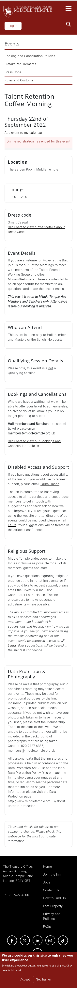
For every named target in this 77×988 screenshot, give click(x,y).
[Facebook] (12, 940)
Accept (25, 979)
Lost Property (53, 906)
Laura (12, 525)
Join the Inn (52, 874)
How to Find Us (54, 898)
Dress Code (13, 72)
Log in (13, 26)
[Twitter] (25, 940)
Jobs (46, 882)
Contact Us (51, 890)
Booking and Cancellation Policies (30, 56)
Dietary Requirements (20, 64)
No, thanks (43, 979)
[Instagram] (50, 940)
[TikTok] (63, 940)
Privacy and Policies (52, 916)
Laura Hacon (49, 484)
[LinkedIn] (37, 940)
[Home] (27, 12)
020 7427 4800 (18, 895)
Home (47, 866)
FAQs (47, 927)
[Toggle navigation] (70, 8)
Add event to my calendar (23, 133)
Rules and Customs (19, 80)
